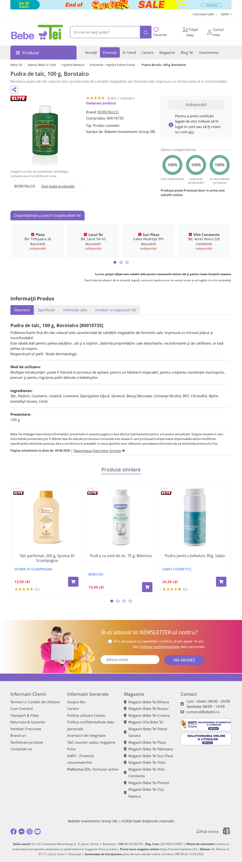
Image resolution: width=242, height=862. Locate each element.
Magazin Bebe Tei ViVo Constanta (146, 772)
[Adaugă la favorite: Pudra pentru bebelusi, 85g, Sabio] (164, 489)
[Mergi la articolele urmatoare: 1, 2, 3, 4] (115, 262)
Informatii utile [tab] (75, 309)
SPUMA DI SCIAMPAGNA (33, 569)
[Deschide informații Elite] (18, 493)
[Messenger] (21, 831)
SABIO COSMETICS (176, 569)
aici (191, 131)
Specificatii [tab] (46, 309)
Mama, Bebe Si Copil (42, 65)
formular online (105, 769)
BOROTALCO (108, 112)
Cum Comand (21, 708)
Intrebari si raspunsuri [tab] (115, 309)
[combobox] (105, 32)
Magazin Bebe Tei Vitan (147, 762)
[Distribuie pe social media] (14, 90)
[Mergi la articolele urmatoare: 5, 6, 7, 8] (121, 262)
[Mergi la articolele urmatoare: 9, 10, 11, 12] (127, 262)
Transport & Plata (24, 715)
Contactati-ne (21, 749)
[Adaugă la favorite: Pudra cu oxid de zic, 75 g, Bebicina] (90, 489)
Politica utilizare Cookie (86, 715)
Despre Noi (76, 702)
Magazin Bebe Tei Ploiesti (148, 782)
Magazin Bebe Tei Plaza (147, 742)
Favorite (160, 34)
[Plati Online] (208, 831)
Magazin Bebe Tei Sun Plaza (150, 755)
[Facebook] (13, 831)
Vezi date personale (168, 646)
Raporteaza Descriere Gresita (98, 450)
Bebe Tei (16, 65)
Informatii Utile (204, 14)
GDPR (225, 14)
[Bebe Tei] (37, 32)
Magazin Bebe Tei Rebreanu (150, 749)
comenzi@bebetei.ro (203, 711)
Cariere (73, 708)
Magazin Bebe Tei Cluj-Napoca (146, 792)
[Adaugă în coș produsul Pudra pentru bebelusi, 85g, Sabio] (221, 582)
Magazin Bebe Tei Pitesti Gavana (147, 732)
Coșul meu (192, 32)
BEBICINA (95, 574)
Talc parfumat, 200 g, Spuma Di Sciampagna (47, 558)
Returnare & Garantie (27, 722)
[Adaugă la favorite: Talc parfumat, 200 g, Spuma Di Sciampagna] (16, 489)
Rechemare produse (26, 742)
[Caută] (145, 32)
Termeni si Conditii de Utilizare (35, 702)
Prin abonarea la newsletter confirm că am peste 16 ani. (159, 641)
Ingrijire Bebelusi (73, 65)
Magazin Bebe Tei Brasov (148, 708)
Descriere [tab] (22, 309)
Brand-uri (18, 735)
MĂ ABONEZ (184, 660)
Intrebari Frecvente (25, 728)
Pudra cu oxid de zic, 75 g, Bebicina (121, 556)
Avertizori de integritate (86, 735)
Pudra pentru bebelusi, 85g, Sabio (195, 556)
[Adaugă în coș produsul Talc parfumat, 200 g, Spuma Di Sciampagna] (73, 582)
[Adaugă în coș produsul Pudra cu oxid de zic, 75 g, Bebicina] (147, 587)
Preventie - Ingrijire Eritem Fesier (112, 65)
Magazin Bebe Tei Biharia (148, 702)
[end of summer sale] (121, 4)
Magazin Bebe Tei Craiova (149, 715)
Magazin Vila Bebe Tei (145, 722)
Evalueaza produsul (101, 103)
